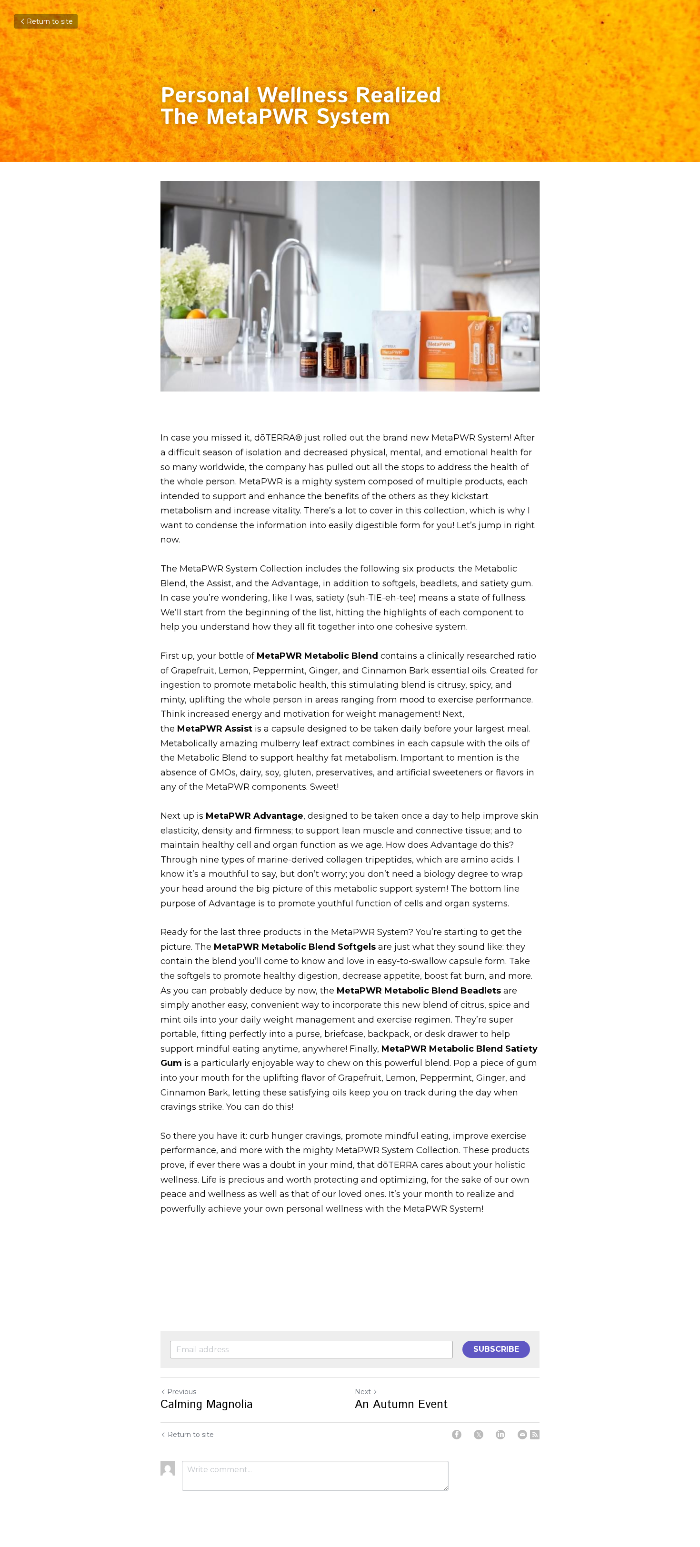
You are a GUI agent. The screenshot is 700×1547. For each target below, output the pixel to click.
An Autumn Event (401, 1404)
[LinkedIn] (500, 1434)
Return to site (50, 21)
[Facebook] (456, 1434)
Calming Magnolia (206, 1404)
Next (363, 1391)
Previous (181, 1391)
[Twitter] (478, 1434)
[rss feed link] (535, 1434)
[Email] (522, 1434)
